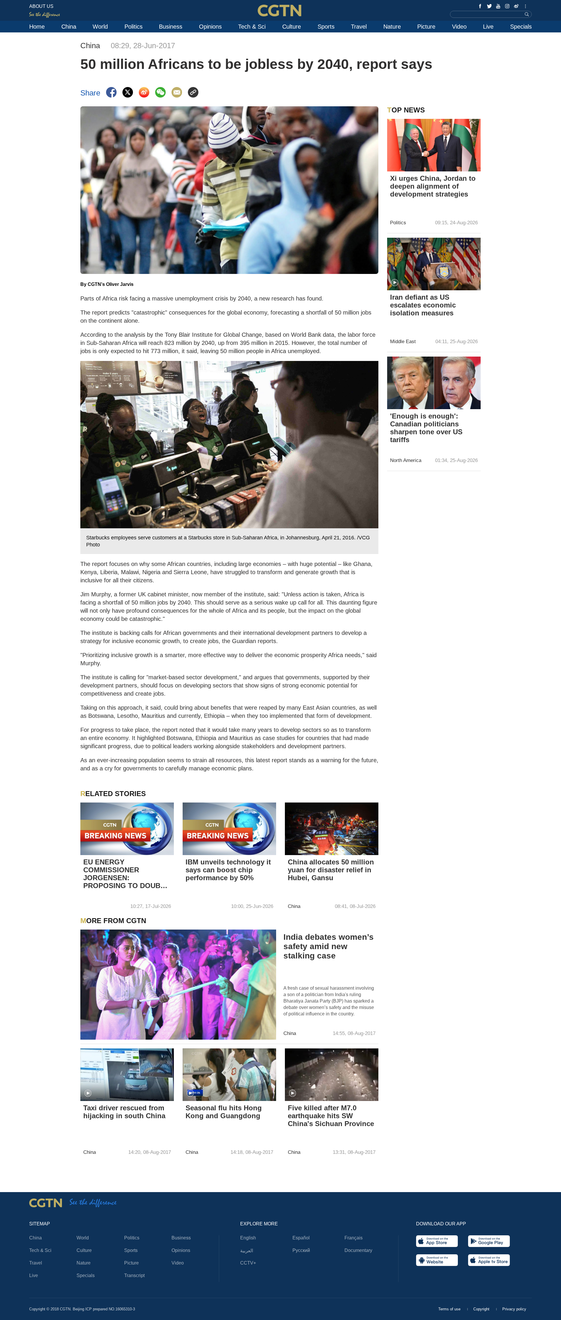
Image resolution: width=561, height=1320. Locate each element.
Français (353, 1237)
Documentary (358, 1250)
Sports (326, 26)
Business (170, 26)
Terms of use (450, 1309)
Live (488, 26)
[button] (88, 1093)
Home (37, 26)
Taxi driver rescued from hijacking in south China (124, 1112)
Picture (426, 26)
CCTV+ (248, 1262)
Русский (301, 1250)
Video (459, 26)
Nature (392, 26)
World (100, 26)
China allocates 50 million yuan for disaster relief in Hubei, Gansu (331, 870)
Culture (291, 26)
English (248, 1237)
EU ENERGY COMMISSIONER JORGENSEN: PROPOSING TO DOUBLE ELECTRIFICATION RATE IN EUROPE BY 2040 (126, 874)
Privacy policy (514, 1309)
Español (301, 1237)
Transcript (134, 1275)
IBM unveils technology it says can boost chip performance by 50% (228, 870)
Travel (359, 26)
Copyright (482, 1309)
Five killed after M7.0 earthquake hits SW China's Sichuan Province (331, 1116)
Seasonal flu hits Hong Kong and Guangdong (224, 1112)
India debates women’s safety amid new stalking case (328, 946)
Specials (521, 26)
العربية (246, 1250)
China (68, 26)
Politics (133, 26)
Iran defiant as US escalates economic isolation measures (423, 305)
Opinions (210, 26)
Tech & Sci (252, 26)
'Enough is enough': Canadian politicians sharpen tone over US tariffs (426, 428)
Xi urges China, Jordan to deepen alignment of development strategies (433, 186)
